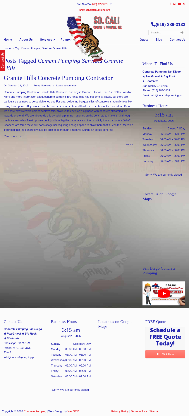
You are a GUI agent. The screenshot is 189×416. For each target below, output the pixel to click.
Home (7, 48)
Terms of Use (139, 411)
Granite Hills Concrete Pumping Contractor (58, 77)
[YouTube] (180, 4)
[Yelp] (183, 4)
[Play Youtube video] (163, 293)
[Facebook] (170, 4)
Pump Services (42, 85)
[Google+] (174, 4)
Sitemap (154, 411)
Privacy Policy (120, 411)
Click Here (167, 354)
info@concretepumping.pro (94, 9)
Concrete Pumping (35, 411)
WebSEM (73, 411)
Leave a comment (66, 85)
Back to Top (130, 144)
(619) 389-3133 (100, 4)
